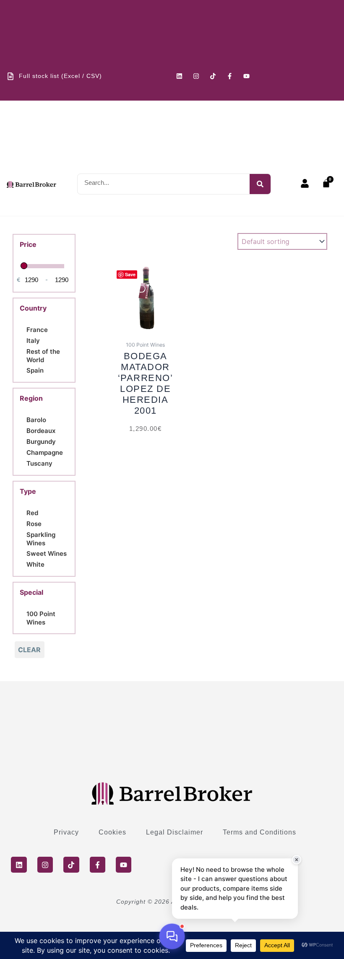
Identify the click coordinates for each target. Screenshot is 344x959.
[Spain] (23, 369)
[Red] (23, 512)
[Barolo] (23, 419)
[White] (23, 563)
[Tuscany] (23, 462)
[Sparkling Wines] (23, 537)
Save (130, 274)
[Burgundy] (23, 441)
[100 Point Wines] (23, 617)
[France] (23, 329)
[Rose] (23, 523)
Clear (29, 649)
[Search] (260, 184)
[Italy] (23, 340)
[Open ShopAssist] (172, 936)
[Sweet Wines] (23, 552)
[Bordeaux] (23, 430)
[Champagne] (23, 451)
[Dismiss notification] (296, 859)
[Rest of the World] (23, 354)
